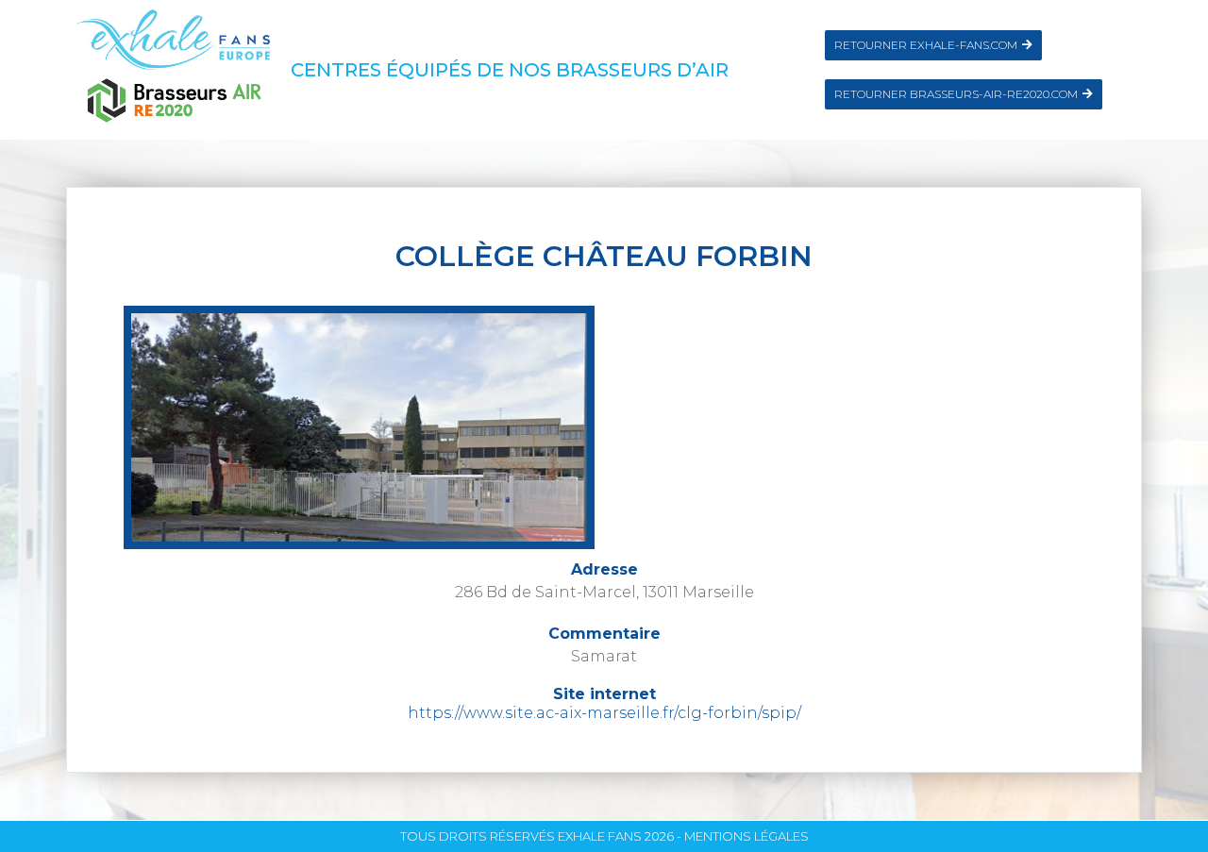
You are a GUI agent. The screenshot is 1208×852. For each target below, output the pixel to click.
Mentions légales (746, 836)
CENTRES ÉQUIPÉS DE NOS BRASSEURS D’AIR (510, 69)
